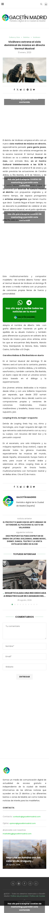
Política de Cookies (37, 896)
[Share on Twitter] (18, 89)
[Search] (41, 4)
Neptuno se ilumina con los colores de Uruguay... (23, 859)
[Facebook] (24, 883)
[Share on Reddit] (21, 89)
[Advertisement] (24, 249)
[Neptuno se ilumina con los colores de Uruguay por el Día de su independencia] (24, 854)
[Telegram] (19, 883)
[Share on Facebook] (14, 89)
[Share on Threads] (31, 89)
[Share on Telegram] (28, 89)
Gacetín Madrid (26, 497)
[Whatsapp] (36, 883)
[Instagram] (30, 883)
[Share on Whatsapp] (24, 89)
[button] (5, 582)
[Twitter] (13, 883)
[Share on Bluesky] (34, 89)
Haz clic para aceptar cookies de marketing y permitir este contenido (25, 98)
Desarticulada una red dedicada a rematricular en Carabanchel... (25, 594)
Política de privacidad (19, 896)
